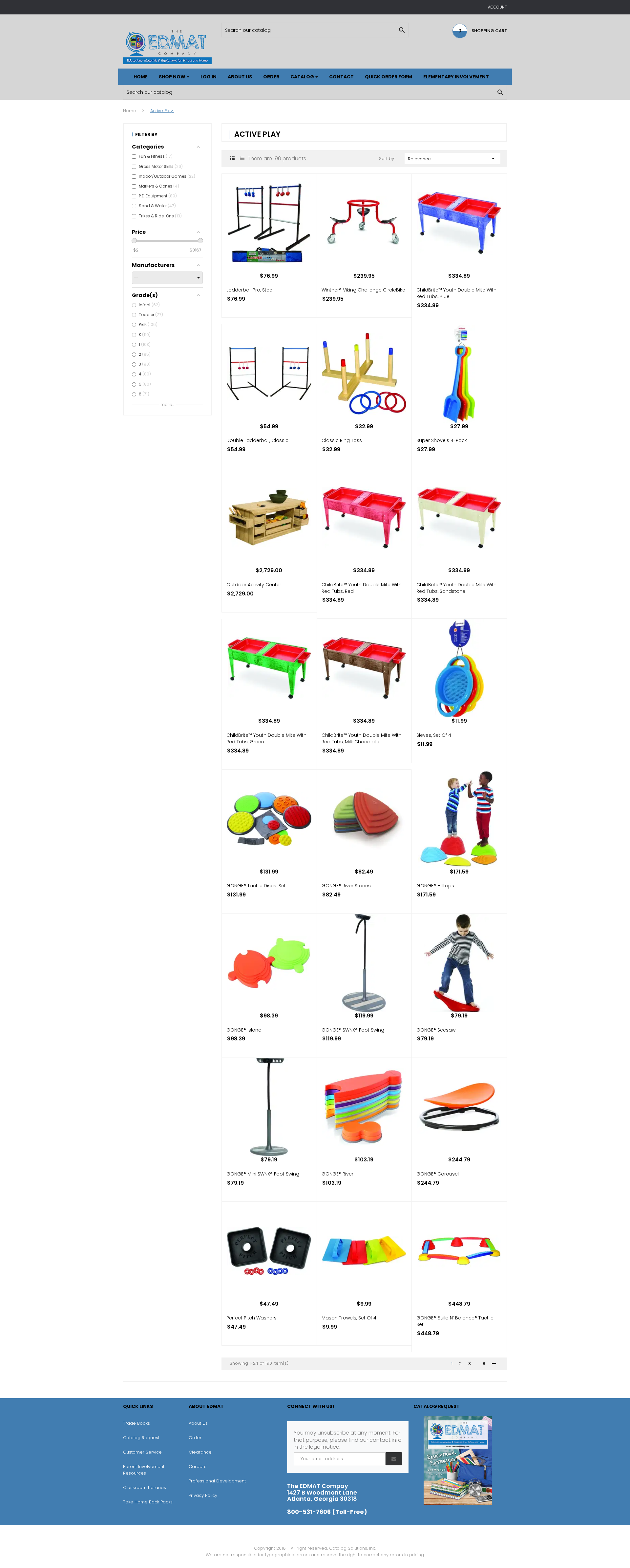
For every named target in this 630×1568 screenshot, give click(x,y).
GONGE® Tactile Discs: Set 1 (257, 885)
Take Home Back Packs (148, 1502)
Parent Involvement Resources (143, 1469)
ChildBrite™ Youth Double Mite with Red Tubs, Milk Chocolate (362, 738)
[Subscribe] (394, 1458)
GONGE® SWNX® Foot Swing (353, 1030)
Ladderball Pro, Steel (249, 290)
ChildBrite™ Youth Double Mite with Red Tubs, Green (266, 738)
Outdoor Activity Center (253, 584)
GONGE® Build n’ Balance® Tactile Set (455, 1321)
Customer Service (142, 1452)
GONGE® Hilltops (435, 885)
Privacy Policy (203, 1495)
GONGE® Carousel (437, 1174)
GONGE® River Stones (346, 885)
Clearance (200, 1452)
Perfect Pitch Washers (251, 1318)
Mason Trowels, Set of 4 (349, 1318)
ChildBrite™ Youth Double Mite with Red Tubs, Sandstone (456, 587)
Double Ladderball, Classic (257, 440)
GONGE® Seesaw (435, 1030)
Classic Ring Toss (342, 440)
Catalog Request (141, 1438)
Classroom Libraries (144, 1487)
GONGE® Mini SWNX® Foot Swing (262, 1174)
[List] (242, 158)
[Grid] (232, 158)
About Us (198, 1423)
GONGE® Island (244, 1030)
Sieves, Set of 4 (433, 735)
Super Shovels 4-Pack (441, 440)
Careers (197, 1466)
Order (195, 1438)
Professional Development (217, 1481)
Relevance (452, 158)
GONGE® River (337, 1174)
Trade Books (136, 1423)
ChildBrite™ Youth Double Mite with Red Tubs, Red (362, 587)
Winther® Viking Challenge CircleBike (363, 290)
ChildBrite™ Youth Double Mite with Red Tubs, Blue (456, 293)
